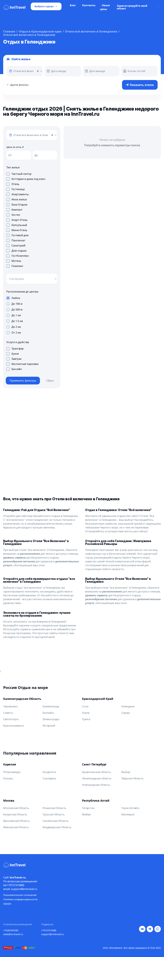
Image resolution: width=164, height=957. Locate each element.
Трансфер (18, 348)
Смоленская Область (56, 821)
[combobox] (9, 279)
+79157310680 (48, 930)
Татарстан (88, 808)
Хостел (16, 215)
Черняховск (10, 706)
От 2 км (16, 332)
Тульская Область (54, 814)
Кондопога (49, 772)
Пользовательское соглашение (20, 895)
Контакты (88, 5)
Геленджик (128, 706)
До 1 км (16, 315)
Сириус (125, 713)
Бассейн (17, 369)
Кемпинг (17, 209)
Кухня (15, 353)
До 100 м (17, 304)
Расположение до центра (22, 291)
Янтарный (49, 725)
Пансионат (18, 240)
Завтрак (16, 359)
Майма (86, 814)
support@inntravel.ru (52, 934)
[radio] (8, 298)
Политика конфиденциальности (20, 899)
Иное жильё (19, 199)
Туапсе (86, 719)
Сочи (85, 706)
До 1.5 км (17, 321)
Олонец (8, 778)
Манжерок (128, 814)
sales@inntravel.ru (13, 934)
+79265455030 (10, 930)
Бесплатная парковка (25, 364)
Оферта (7, 903)
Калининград (51, 706)
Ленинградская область (96, 778)
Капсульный (19, 225)
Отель (15, 184)
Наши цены (105, 7)
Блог (73, 5)
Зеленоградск (51, 719)
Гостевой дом (20, 235)
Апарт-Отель (20, 220)
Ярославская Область (16, 821)
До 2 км (16, 327)
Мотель (16, 261)
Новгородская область (96, 785)
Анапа (86, 713)
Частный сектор (22, 174)
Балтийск (48, 713)
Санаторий (18, 245)
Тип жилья (13, 167)
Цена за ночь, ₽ (15, 147)
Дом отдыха (19, 250)
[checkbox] (8, 173)
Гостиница (18, 189)
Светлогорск (11, 719)
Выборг (126, 772)
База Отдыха (19, 204)
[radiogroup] (31, 315)
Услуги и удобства (17, 342)
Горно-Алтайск (130, 808)
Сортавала (49, 778)
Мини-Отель (19, 230)
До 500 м (17, 309)
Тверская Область (132, 778)
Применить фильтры (23, 380)
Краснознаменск (13, 725)
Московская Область (16, 808)
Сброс (50, 380)
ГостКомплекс (20, 255)
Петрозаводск (11, 772)
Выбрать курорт (44, 6)
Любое (16, 298)
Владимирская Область (57, 827)
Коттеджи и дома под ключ (28, 179)
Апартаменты (20, 194)
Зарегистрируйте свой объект (132, 7)
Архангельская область (96, 772)
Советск (8, 713)
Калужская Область (15, 814)
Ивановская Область (16, 827)
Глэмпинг (17, 266)
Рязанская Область (54, 808)
